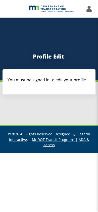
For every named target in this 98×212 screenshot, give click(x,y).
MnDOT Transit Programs (54, 139)
